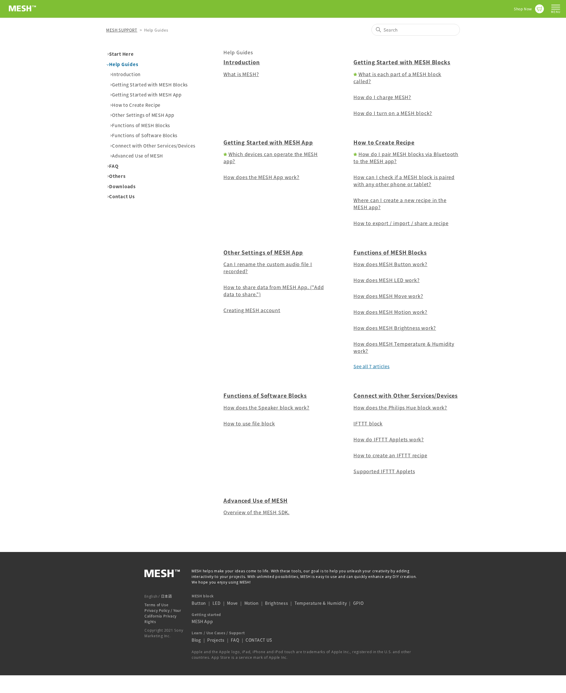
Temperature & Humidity (320, 603)
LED (217, 603)
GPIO (358, 603)
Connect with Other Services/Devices (153, 145)
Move (232, 603)
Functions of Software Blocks (144, 135)
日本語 (166, 596)
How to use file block (249, 423)
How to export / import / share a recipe (400, 223)
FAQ (114, 166)
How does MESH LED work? (386, 280)
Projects (216, 640)
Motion (251, 603)
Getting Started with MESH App (147, 94)
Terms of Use (156, 604)
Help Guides (123, 64)
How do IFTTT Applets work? (388, 439)
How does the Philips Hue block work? (400, 407)
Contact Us (122, 196)
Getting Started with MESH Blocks (150, 84)
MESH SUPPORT (121, 30)
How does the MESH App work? (261, 177)
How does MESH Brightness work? (394, 327)
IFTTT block (368, 423)
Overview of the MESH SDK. (256, 512)
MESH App (202, 621)
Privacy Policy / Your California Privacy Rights (162, 616)
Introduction (126, 74)
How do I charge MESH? (382, 97)
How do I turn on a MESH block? (392, 113)
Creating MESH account (251, 310)
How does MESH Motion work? (390, 311)
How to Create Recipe (136, 105)
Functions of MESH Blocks (141, 125)
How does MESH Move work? (388, 295)
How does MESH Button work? (390, 264)
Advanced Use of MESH (137, 156)
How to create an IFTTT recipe (390, 455)
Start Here (121, 54)
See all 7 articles (371, 366)
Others (117, 176)
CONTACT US (259, 640)
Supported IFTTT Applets (384, 471)
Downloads (122, 186)
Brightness (276, 603)
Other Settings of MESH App (143, 115)
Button (199, 603)
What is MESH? (241, 74)
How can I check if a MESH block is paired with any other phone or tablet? (404, 180)
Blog (196, 640)
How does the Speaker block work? (266, 407)
